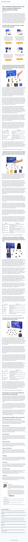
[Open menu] (26, 1)
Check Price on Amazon (13, 149)
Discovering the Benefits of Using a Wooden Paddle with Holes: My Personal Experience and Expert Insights (13, 499)
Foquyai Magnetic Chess (8, 65)
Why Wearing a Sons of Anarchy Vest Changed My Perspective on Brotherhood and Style (14, 504)
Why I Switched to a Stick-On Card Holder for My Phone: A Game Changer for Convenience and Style (12, 503)
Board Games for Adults (12, 319)
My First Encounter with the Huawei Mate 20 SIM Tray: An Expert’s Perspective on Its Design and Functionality (13, 501)
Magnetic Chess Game (8, 237)
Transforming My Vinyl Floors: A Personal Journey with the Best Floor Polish (12, 518)
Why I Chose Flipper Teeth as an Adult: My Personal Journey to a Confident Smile (13, 532)
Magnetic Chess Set (7, 151)
